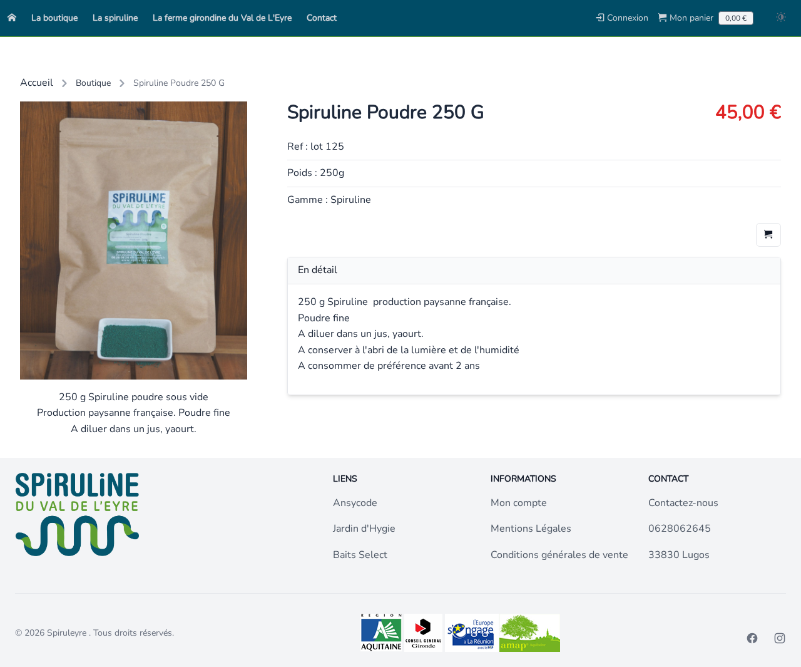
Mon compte (519, 503)
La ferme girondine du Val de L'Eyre (222, 18)
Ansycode (355, 503)
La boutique (54, 18)
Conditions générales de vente (559, 555)
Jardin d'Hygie (364, 528)
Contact (322, 18)
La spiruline (115, 18)
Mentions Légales (531, 528)
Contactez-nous (683, 503)
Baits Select (360, 555)
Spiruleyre (68, 633)
